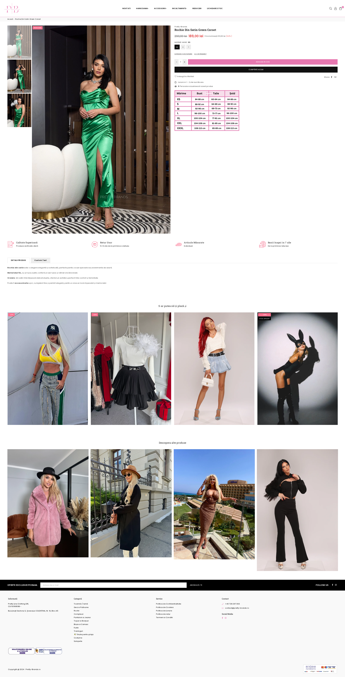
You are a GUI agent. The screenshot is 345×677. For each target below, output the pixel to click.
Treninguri (78, 631)
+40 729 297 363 (232, 604)
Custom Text (40, 260)
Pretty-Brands (181, 26)
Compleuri (78, 614)
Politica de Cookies (165, 607)
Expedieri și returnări (183, 54)
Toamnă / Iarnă (81, 604)
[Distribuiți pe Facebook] (332, 77)
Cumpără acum (256, 69)
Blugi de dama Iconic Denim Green (48, 363)
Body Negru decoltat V (297, 365)
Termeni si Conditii (164, 617)
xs (177, 47)
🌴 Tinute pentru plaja (83, 634)
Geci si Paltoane (81, 607)
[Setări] (335, 8)
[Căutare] (330, 8)
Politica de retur (163, 614)
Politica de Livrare (164, 610)
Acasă (10, 19)
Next (168, 129)
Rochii (76, 610)
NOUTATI (126, 8)
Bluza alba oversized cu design (214, 363)
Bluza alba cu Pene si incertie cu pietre (131, 363)
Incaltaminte (179, 8)
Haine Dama (142, 8)
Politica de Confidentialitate (168, 604)
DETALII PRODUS (18, 260)
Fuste (76, 627)
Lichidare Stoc (215, 8)
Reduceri (197, 8)
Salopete (78, 641)
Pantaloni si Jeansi (82, 617)
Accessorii (160, 8)
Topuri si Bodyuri (81, 621)
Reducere (37, 28)
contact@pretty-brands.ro (237, 608)
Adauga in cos (48, 371)
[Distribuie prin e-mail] (335, 77)
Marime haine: (182, 42)
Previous (34, 129)
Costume (78, 638)
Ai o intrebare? (200, 54)
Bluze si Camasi (81, 624)
